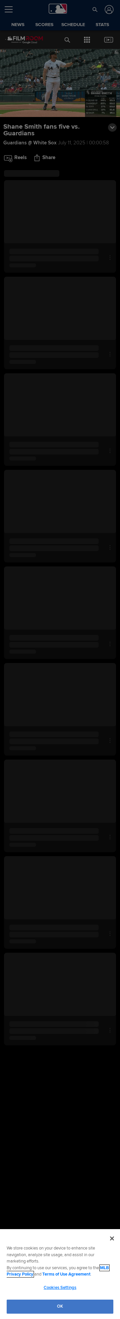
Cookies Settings (60, 1287)
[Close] (112, 1238)
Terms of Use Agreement (66, 1274)
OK (60, 1306)
